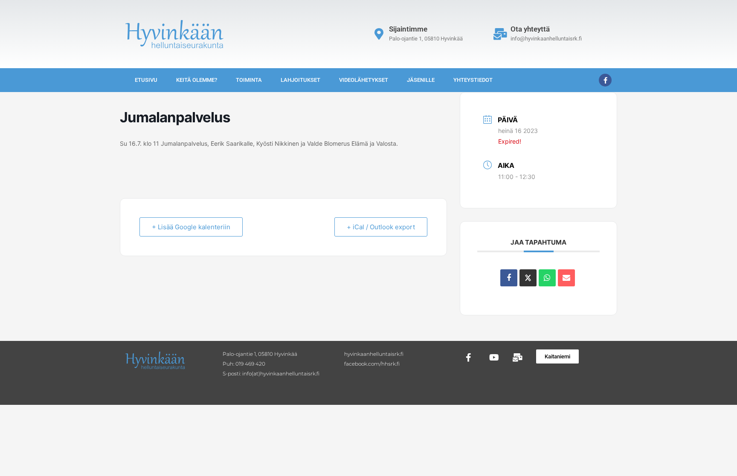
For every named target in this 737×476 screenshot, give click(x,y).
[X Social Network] (528, 277)
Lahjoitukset (300, 80)
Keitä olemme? (196, 80)
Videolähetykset (363, 80)
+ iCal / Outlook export (381, 227)
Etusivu (146, 80)
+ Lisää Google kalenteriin (191, 227)
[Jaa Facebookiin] (508, 277)
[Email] (566, 277)
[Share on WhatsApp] (547, 277)
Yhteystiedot (473, 80)
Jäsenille (421, 80)
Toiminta (249, 80)
